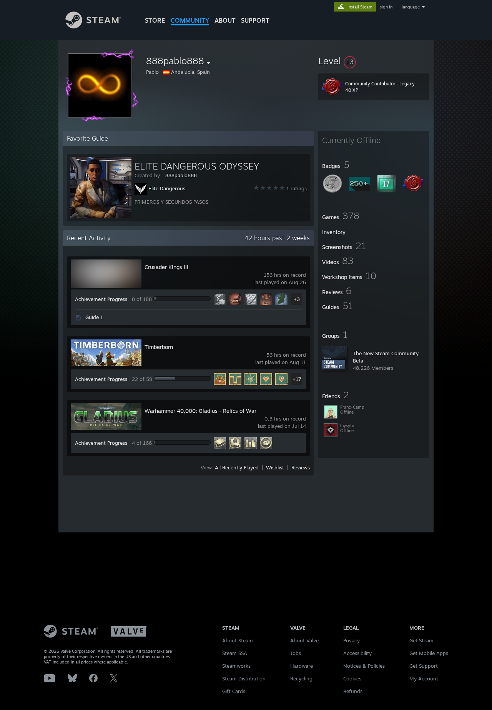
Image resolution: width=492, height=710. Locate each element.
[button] (373, 60)
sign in (386, 7)
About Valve (304, 640)
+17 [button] (297, 379)
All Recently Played (237, 467)
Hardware (301, 666)
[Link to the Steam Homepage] (93, 26)
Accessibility (357, 653)
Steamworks (236, 666)
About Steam (237, 640)
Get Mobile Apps (428, 653)
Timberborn (159, 347)
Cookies (352, 678)
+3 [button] (297, 299)
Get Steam (421, 640)
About (225, 20)
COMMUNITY (190, 20)
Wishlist (275, 467)
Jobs (295, 653)
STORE (155, 20)
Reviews (300, 467)
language (411, 7)
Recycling (301, 678)
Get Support (423, 666)
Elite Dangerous (166, 188)
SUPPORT (255, 20)
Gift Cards (233, 691)
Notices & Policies (364, 666)
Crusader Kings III (166, 267)
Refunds (352, 691)
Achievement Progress (101, 299)
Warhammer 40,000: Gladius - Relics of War (200, 410)
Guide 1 (94, 317)
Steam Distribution (244, 678)
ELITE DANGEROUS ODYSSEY (197, 166)
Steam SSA (234, 653)
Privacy (351, 640)
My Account (423, 678)
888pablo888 (181, 175)
